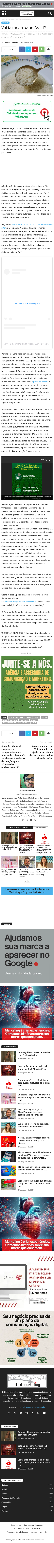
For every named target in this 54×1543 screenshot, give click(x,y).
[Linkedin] (27, 820)
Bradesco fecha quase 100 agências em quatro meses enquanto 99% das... (35, 1183)
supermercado (23, 723)
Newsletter (36, 1528)
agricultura (13, 717)
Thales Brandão (10, 42)
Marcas (4, 1511)
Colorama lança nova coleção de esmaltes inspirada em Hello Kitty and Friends (9, 872)
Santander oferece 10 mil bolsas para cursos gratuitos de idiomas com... (34, 1083)
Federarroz (24, 720)
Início (3, 20)
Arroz (22, 717)
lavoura (34, 720)
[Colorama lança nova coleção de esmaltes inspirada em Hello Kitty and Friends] (9, 862)
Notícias (11, 20)
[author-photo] (27, 781)
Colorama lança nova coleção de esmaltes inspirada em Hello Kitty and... (34, 1097)
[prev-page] (25, 881)
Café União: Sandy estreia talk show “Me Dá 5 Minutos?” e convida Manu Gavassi (27, 848)
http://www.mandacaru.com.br (27, 794)
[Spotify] (31, 820)
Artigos (4, 1507)
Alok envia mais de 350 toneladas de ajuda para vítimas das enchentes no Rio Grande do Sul (41, 752)
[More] (48, 49)
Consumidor (6, 1502)
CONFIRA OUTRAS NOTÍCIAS (19, 828)
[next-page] (28, 881)
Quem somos (16, 1525)
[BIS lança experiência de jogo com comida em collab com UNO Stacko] (8, 1171)
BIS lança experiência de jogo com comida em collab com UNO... (34, 1168)
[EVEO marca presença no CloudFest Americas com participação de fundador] (27, 862)
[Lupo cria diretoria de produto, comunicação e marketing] (44, 862)
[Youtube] (44, 1413)
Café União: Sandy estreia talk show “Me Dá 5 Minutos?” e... (32, 1067)
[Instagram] (23, 820)
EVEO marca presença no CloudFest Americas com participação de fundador (26, 872)
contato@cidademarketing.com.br (31, 1407)
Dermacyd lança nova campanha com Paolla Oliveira (9, 847)
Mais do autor (40, 828)
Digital (4, 1489)
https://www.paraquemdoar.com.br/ (21, 602)
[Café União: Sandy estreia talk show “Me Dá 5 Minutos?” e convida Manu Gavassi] (27, 838)
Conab (5, 720)
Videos (4, 1494)
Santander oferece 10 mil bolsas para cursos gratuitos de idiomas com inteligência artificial (44, 848)
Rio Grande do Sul (9, 723)
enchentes (13, 720)
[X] (28, 49)
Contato (27, 1535)
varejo (34, 723)
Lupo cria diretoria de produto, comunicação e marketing (43, 872)
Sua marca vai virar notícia (33, 1525)
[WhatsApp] (41, 49)
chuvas (44, 717)
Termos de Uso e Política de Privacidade (22, 1532)
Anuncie (43, 1532)
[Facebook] (22, 49)
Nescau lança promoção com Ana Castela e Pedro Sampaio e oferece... (34, 1140)
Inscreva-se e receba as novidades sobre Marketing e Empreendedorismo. (27, 891)
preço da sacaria (41, 382)
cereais (36, 717)
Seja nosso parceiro (21, 1528)
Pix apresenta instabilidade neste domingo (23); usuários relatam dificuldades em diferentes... (34, 1155)
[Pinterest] (35, 49)
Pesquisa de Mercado (10, 1498)
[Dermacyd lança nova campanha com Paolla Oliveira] (9, 838)
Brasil (29, 717)
